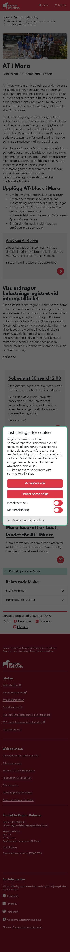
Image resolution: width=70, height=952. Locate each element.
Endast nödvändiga (35, 494)
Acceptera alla (35, 483)
